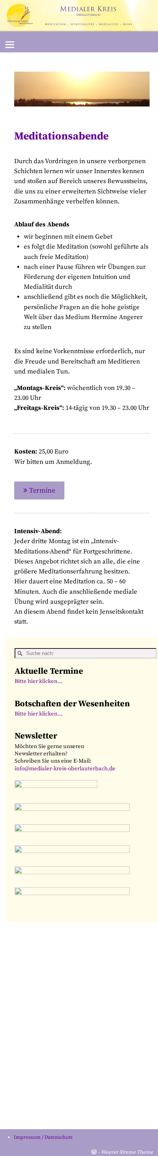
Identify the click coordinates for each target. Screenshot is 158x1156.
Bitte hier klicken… (39, 681)
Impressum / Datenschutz (43, 1137)
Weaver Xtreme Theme (127, 1152)
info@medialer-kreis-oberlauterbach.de (65, 768)
